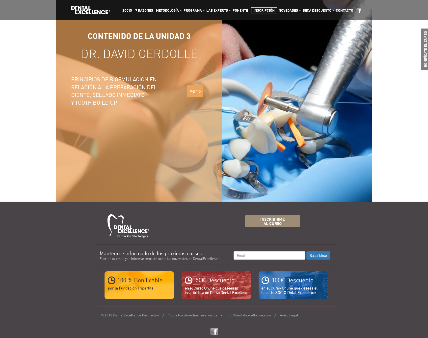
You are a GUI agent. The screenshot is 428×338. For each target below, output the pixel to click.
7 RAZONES (144, 10)
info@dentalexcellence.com (248, 315)
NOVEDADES (288, 10)
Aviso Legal (289, 315)
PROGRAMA (193, 10)
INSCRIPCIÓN (264, 10)
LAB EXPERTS (217, 10)
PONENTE (240, 10)
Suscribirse (318, 255)
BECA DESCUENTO (317, 10)
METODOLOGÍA (167, 10)
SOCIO (127, 10)
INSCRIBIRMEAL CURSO (272, 222)
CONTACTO (344, 10)
